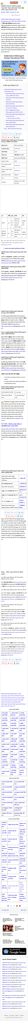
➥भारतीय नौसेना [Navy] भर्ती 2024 (23, 848)
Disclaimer (6, 1015)
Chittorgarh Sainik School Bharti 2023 (11, 351)
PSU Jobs (11, 895)
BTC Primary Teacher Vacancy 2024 (22, 887)
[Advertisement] (14, 200)
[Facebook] (8, 906)
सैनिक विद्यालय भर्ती (8, 370)
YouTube (3, 418)
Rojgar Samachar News (22, 896)
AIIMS (10, 868)
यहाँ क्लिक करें (17, 148)
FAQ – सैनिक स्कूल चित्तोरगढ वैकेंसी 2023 (13, 128)
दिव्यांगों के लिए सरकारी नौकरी (4, 877)
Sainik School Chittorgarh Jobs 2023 (15, 617)
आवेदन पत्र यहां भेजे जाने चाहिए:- (13, 118)
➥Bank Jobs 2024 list (4, 848)
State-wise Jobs (14, 424)
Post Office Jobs (3, 896)
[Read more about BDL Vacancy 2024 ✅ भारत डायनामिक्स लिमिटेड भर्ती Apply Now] (8, 928)
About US (17, 1015)
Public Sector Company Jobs (12, 897)
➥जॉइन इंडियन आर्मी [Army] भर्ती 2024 (22, 832)
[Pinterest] (17, 906)
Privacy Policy (11, 1015)
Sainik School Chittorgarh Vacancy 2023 (11, 697)
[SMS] (20, 906)
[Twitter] (14, 906)
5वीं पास (4, 781)
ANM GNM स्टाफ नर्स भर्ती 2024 (22, 861)
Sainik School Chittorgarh (19, 582)
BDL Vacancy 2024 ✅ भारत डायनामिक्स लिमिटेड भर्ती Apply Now (8, 934)
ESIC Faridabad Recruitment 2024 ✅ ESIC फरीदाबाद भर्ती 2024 (7, 920)
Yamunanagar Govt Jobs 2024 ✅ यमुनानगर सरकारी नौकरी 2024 (19, 920)
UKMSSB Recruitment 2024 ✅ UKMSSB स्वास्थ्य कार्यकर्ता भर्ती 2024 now (20, 941)
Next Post (24, 910)
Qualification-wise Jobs (9, 426)
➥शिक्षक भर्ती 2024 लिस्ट (13, 824)
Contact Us (22, 1015)
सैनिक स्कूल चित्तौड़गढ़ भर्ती (11, 429)
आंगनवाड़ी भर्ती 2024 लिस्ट (4, 824)
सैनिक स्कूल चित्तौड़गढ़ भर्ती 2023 (16, 242)
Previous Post (5, 910)
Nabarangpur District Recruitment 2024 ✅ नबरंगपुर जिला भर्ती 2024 (19, 928)
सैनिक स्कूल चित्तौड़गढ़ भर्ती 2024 (19, 21)
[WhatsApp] (11, 906)
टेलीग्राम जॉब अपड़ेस (20, 248)
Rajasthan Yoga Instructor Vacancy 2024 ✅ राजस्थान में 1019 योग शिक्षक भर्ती (7, 941)
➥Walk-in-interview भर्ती (4, 869)
